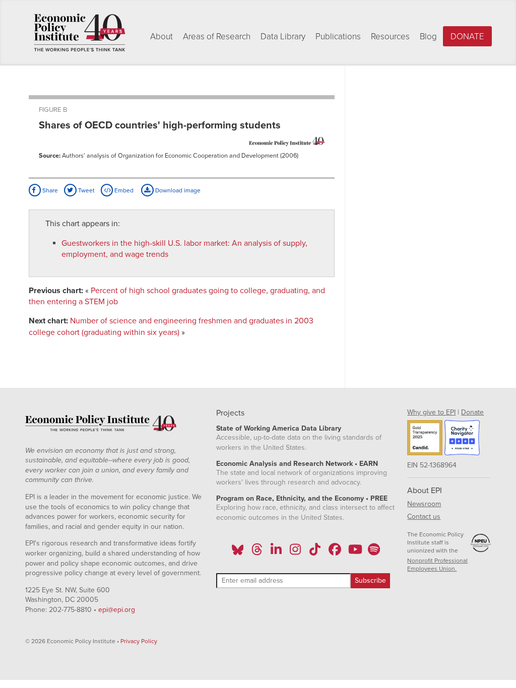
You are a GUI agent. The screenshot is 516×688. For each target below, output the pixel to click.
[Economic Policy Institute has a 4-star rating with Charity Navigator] (462, 439)
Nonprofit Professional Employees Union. (437, 564)
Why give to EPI (431, 412)
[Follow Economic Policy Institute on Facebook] (334, 552)
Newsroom (424, 504)
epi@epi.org (116, 609)
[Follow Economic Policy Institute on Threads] (257, 552)
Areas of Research (216, 36)
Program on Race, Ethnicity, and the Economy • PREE (302, 498)
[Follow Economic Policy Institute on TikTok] (315, 552)
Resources (390, 36)
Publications (338, 36)
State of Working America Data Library (278, 428)
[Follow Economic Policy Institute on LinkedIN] (276, 552)
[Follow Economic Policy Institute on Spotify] (373, 552)
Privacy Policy (138, 641)
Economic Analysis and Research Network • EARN (297, 463)
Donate (467, 36)
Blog (428, 36)
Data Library (283, 36)
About (161, 36)
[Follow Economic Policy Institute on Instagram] (295, 552)
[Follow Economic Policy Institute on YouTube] (354, 552)
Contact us (423, 516)
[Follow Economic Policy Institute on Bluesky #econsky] (237, 552)
